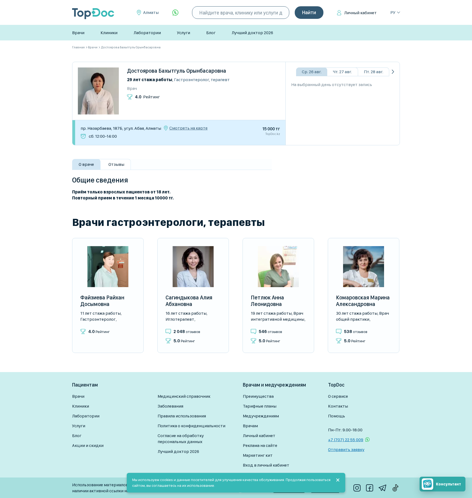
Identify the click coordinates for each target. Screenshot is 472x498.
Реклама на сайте (260, 445)
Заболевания (170, 406)
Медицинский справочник (184, 396)
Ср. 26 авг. (311, 71)
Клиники (109, 32)
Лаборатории (147, 32)
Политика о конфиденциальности (191, 425)
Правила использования (182, 416)
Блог (211, 32)
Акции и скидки (88, 445)
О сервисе (338, 396)
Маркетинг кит (258, 455)
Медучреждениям (261, 416)
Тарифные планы (259, 406)
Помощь (336, 416)
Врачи (78, 32)
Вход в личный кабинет (266, 465)
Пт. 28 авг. (373, 71)
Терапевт (220, 79)
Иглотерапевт (180, 319)
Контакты (338, 406)
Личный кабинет (360, 12)
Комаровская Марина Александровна (363, 300)
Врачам (250, 425)
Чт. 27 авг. (342, 71)
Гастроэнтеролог (191, 79)
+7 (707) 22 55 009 (345, 439)
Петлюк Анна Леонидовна (267, 300)
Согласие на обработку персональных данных (181, 438)
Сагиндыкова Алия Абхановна (189, 300)
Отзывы (116, 164)
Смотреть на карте (188, 128)
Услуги (183, 32)
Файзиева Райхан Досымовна (102, 300)
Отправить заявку (346, 449)
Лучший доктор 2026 (252, 32)
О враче (86, 164)
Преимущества (258, 396)
